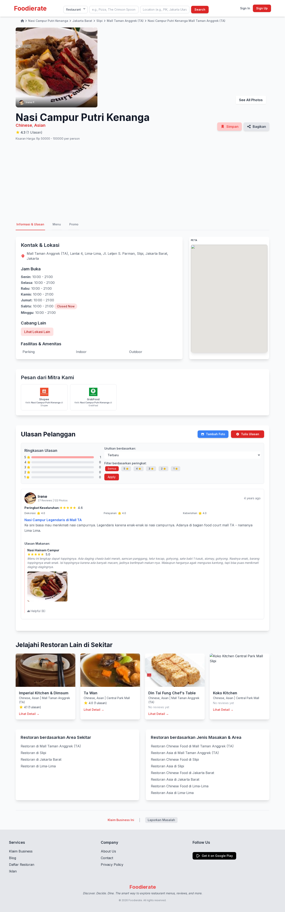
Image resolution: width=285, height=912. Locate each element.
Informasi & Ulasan (30, 224)
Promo (73, 224)
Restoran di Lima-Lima (38, 766)
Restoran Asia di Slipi (167, 766)
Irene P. (30, 102)
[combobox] (114, 9)
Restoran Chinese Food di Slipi (175, 759)
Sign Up (262, 8)
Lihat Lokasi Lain (37, 332)
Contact (107, 858)
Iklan (13, 871)
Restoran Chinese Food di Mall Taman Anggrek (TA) (192, 746)
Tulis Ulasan (250, 434)
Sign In (245, 8)
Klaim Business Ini (121, 820)
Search (199, 9)
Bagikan (259, 126)
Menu (57, 224)
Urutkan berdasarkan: (120, 448)
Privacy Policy (112, 864)
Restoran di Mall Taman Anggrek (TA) (51, 746)
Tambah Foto (215, 434)
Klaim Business (21, 851)
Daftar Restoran (21, 864)
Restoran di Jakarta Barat (41, 759)
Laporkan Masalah (161, 820)
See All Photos (251, 100)
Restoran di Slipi (33, 753)
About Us (108, 851)
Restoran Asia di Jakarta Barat (175, 779)
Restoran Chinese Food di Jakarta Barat (182, 773)
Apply (112, 477)
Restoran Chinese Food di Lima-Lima (179, 786)
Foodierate (30, 8)
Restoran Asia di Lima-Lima (172, 793)
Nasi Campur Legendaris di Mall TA (53, 520)
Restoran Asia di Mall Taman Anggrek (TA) (185, 753)
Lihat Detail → (29, 714)
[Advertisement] (142, 180)
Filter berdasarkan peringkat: (125, 463)
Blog (12, 858)
